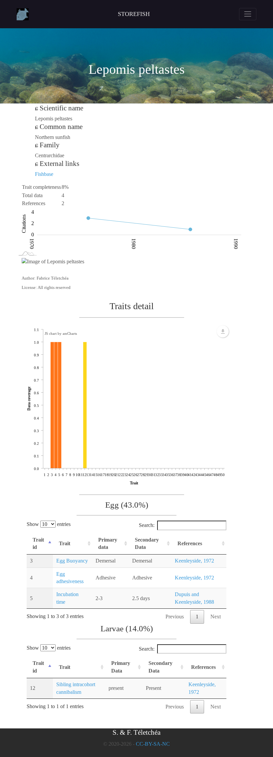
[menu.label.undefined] (223, 331)
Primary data (107, 543)
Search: (146, 525)
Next (215, 616)
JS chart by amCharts (61, 333)
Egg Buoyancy (72, 561)
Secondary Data (147, 543)
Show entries (49, 524)
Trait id (38, 543)
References (189, 543)
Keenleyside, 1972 (194, 561)
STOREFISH (134, 14)
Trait (64, 543)
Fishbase (44, 174)
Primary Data (120, 666)
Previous (174, 616)
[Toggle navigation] (247, 14)
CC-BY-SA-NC (153, 744)
